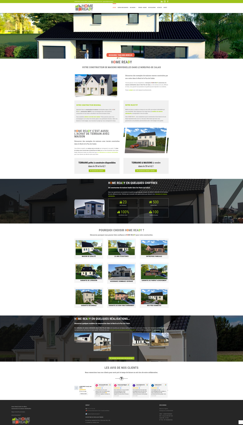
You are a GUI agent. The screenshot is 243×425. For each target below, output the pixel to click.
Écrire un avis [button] (84, 393)
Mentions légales (163, 408)
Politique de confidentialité (166, 410)
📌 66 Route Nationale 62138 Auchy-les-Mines (97, 410)
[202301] (89, 200)
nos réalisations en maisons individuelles (107, 152)
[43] (140, 333)
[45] (160, 333)
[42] (121, 333)
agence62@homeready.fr (108, 1)
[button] (75, 342)
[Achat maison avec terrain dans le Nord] (146, 128)
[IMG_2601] (83, 333)
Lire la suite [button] (97, 395)
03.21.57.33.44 (99, 1)
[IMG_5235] (102, 333)
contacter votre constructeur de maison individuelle (123, 330)
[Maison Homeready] (96, 75)
